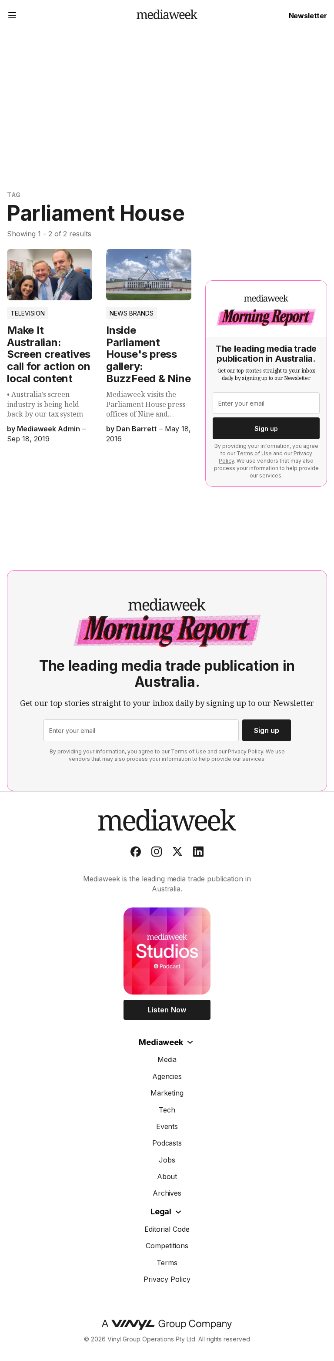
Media (167, 1059)
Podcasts (167, 1143)
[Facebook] (135, 853)
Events (167, 1126)
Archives (167, 1193)
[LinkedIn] (198, 853)
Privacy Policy (245, 751)
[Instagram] (156, 853)
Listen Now (167, 1009)
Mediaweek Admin (48, 428)
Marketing (167, 1093)
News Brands (132, 313)
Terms (167, 1262)
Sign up (266, 428)
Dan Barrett (136, 428)
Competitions (167, 1245)
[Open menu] (12, 16)
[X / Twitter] (177, 853)
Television (27, 313)
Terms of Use (254, 453)
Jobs (167, 1160)
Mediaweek (161, 1042)
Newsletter (308, 16)
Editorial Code (167, 1229)
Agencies (167, 1076)
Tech (167, 1110)
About (167, 1176)
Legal (160, 1211)
